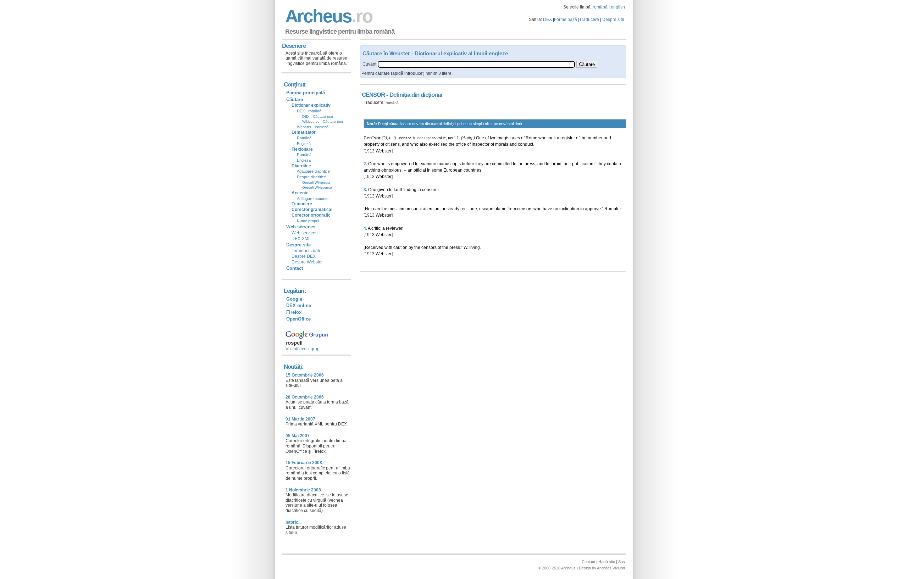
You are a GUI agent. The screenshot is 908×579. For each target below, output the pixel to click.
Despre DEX (304, 256)
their (567, 163)
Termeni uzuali (306, 250)
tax (450, 138)
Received (374, 247)
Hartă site (606, 561)
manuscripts (449, 163)
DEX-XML (301, 238)
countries (472, 170)
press (530, 163)
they (479, 163)
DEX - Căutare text (317, 116)
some (437, 170)
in (429, 170)
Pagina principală (305, 92)
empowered (402, 163)
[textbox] (476, 64)
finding (409, 189)
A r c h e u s (327, 16)
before (468, 163)
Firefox (293, 312)
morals (501, 144)
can (376, 208)
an (410, 170)
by (411, 247)
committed (502, 163)
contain (614, 163)
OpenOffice (298, 319)
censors (524, 208)
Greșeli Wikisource (317, 187)
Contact (294, 268)
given (382, 189)
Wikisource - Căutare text (322, 121)
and (607, 137)
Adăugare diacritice (313, 171)
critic (375, 228)
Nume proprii (308, 221)
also (424, 144)
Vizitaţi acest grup (303, 348)
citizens (392, 144)
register (567, 137)
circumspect (410, 208)
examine (428, 163)
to (434, 138)
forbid (555, 163)
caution (400, 247)
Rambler (612, 208)
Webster (384, 151)
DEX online (298, 305)
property (372, 144)
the (584, 137)
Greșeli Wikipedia (316, 182)
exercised (438, 144)
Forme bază (565, 19)
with (388, 247)
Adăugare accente (312, 198)
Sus (621, 561)
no (555, 208)
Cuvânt (369, 64)
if (595, 163)
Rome (531, 137)
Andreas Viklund (611, 568)
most (393, 208)
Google (294, 299)
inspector (480, 144)
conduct (525, 144)
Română (304, 138)
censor (405, 138)
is (388, 163)
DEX (547, 19)
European (453, 170)
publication (582, 163)
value (441, 138)
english (618, 7)
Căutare (294, 99)
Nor (368, 208)
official (420, 170)
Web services (304, 232)
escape (486, 208)
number (595, 137)
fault (398, 189)
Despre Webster (307, 262)
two (493, 137)
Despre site (613, 19)
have (547, 208)
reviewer (394, 228)
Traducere (589, 19)
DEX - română (309, 111)
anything (372, 170)
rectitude (468, 208)
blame (500, 208)
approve (593, 208)
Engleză (304, 143)
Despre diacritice (311, 177)
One (480, 137)
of (487, 137)
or (443, 208)
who (542, 137)
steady (453, 208)
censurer (430, 189)
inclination (569, 208)
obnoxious (391, 170)
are (488, 163)
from (512, 208)
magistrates (509, 137)
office (461, 144)
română (600, 7)
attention (431, 208)
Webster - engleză (312, 127)
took (552, 137)
